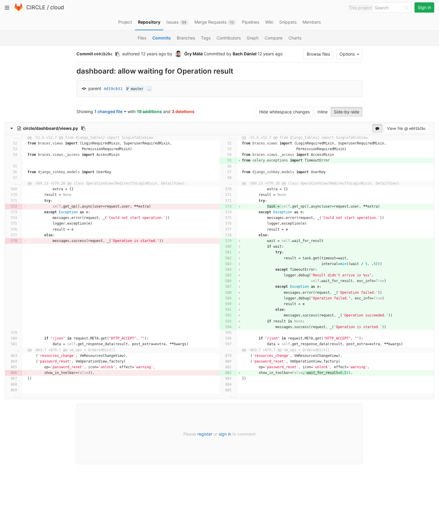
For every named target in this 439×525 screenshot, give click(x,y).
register (204, 433)
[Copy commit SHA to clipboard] (117, 54)
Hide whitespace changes (284, 111)
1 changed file (108, 111)
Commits (161, 37)
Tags (206, 37)
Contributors (229, 37)
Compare (274, 37)
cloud (57, 7)
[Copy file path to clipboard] (83, 128)
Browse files (318, 54)
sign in (225, 433)
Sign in (424, 7)
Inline (322, 111)
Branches (186, 37)
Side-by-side (346, 111)
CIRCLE (35, 7)
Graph (253, 37)
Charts (294, 37)
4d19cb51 (113, 88)
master (136, 89)
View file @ (406, 128)
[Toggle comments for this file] (377, 128)
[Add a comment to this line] (7, 143)
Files (142, 37)
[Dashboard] (18, 9)
